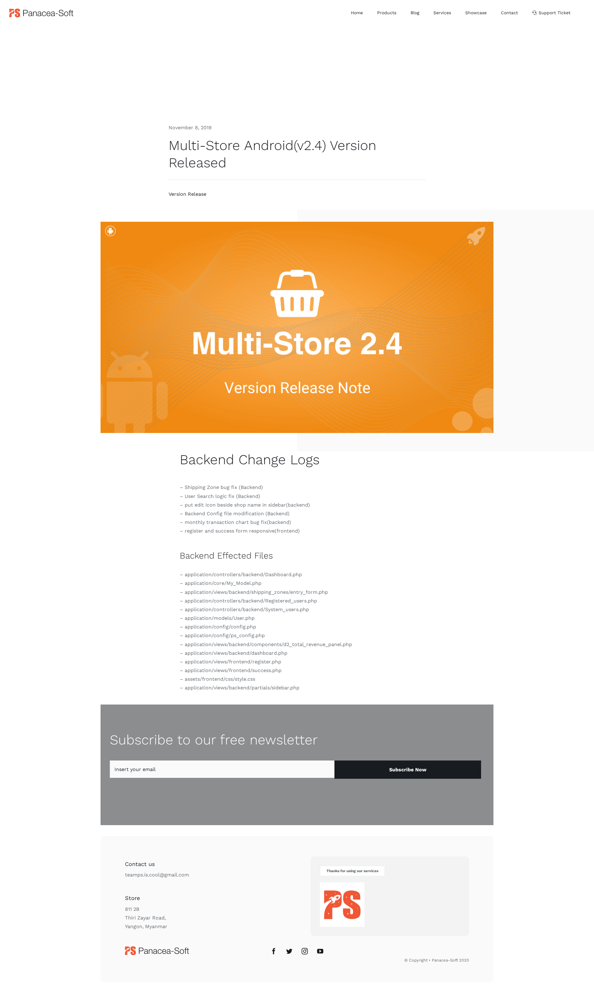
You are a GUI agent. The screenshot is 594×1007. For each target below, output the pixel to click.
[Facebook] (274, 951)
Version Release (187, 194)
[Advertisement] (297, 72)
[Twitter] (289, 951)
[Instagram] (305, 951)
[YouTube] (320, 951)
